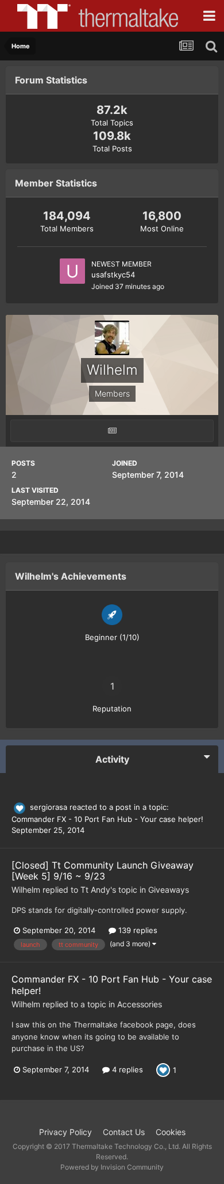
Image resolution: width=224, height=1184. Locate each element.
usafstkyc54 (113, 274)
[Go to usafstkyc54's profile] (72, 271)
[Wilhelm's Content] (112, 431)
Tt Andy (95, 889)
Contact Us (124, 1132)
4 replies (126, 1069)
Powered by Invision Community (112, 1167)
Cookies (171, 1132)
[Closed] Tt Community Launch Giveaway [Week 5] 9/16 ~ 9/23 (102, 870)
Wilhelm (25, 889)
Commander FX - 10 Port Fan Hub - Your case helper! (107, 819)
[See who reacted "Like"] (163, 1069)
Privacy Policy (65, 1132)
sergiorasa (48, 807)
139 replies (136, 930)
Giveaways (168, 889)
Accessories (139, 1004)
